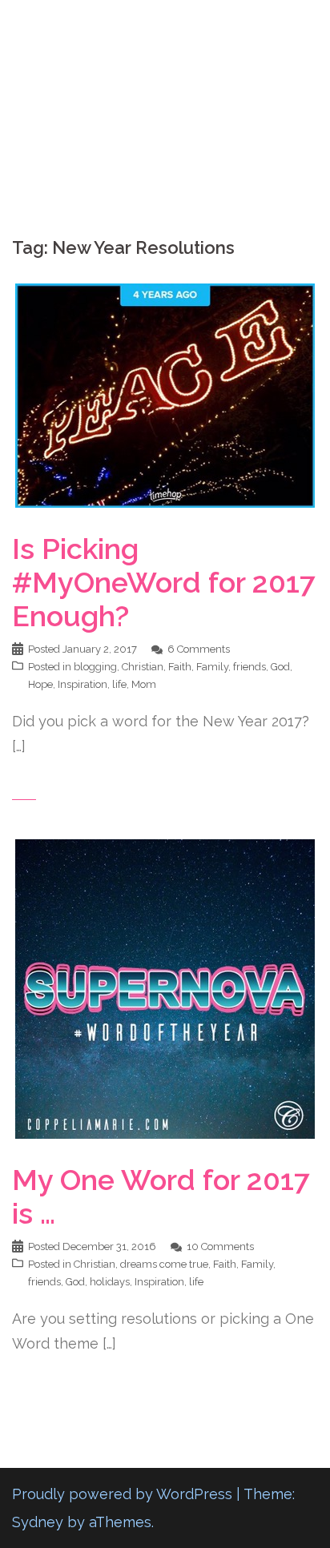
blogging (95, 667)
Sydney (37, 1522)
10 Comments (220, 1246)
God (280, 667)
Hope (40, 684)
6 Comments (198, 649)
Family (212, 667)
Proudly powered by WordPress (122, 1494)
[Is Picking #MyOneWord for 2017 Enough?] (165, 394)
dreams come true (164, 1264)
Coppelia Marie (165, 26)
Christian (142, 667)
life (119, 684)
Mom (143, 684)
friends (249, 667)
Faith (179, 667)
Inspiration (82, 684)
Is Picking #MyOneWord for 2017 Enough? (164, 582)
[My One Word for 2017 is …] (165, 987)
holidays (110, 1282)
